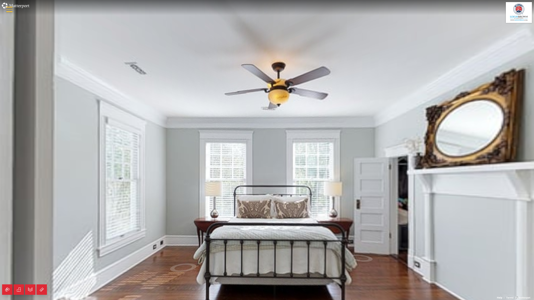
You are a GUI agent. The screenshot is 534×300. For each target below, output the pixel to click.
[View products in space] (9, 9)
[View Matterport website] (522, 297)
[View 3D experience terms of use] (510, 297)
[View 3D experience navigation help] (501, 297)
